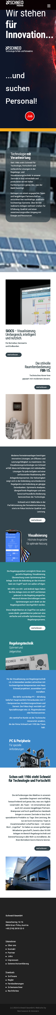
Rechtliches (13, 991)
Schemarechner (15, 987)
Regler (11, 980)
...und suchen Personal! (21, 88)
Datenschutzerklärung (18, 963)
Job (30, 116)
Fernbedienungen (16, 983)
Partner (11, 953)
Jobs (10, 956)
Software (12, 976)
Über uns (12, 945)
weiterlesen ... (13, 355)
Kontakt (11, 949)
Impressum (13, 960)
